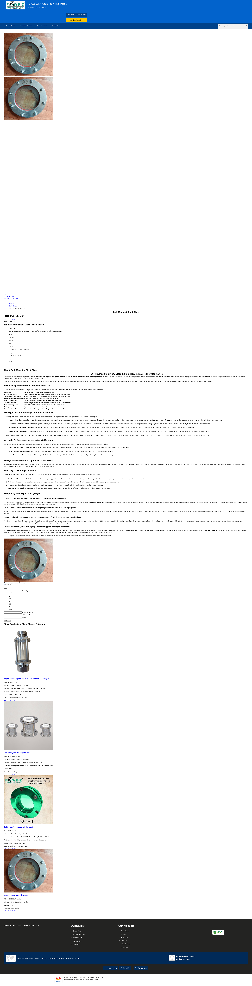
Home (10, 301)
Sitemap (76, 944)
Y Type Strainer (125, 944)
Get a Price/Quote (10, 319)
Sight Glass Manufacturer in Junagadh (19, 827)
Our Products (42, 26)
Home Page (10, 26)
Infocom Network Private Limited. (89, 979)
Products (11, 303)
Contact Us (56, 26)
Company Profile (26, 26)
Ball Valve (123, 934)
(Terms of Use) (99, 977)
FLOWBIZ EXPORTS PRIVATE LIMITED (47, 5)
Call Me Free (142, 968)
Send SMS (126, 968)
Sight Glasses (13, 306)
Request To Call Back (11, 299)
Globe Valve (124, 937)
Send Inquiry (77, 20)
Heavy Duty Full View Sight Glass (17, 753)
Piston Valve (124, 947)
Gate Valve (124, 941)
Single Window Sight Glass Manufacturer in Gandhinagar (26, 678)
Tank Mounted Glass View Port (16, 895)
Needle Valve (125, 931)
